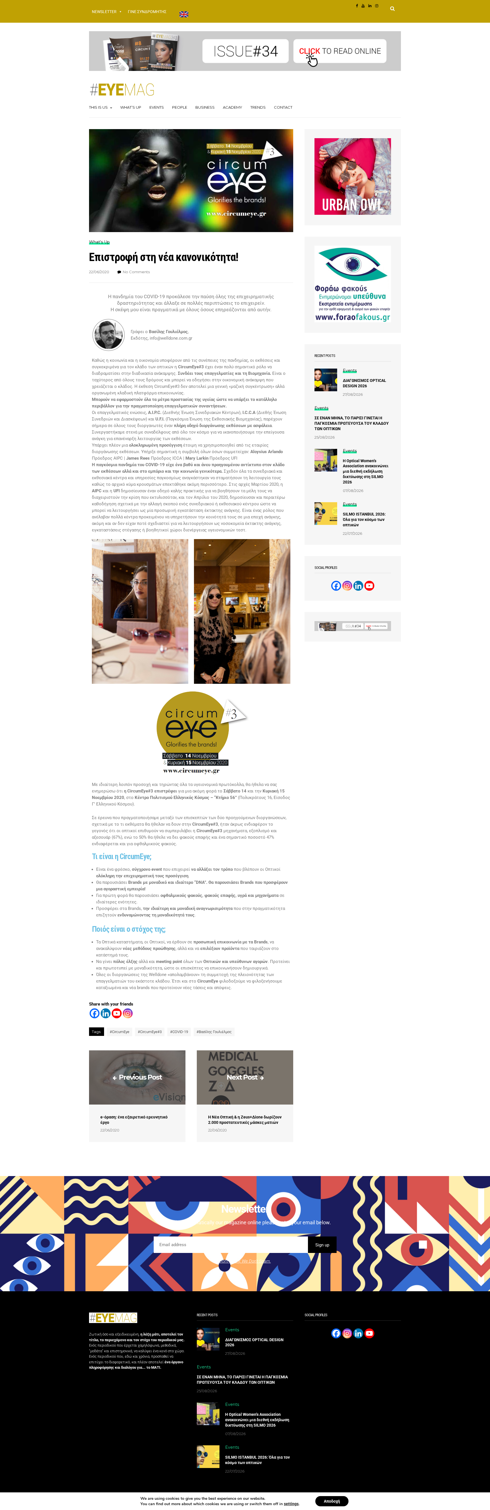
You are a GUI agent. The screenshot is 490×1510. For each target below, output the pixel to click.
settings (291, 1503)
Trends (258, 107)
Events (156, 107)
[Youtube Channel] (369, 586)
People (179, 107)
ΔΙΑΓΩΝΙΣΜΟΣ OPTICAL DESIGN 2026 (364, 383)
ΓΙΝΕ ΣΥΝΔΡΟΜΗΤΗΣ (147, 11)
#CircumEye (119, 1032)
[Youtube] (117, 1013)
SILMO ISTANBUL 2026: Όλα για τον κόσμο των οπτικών (364, 519)
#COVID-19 (179, 1032)
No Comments (136, 272)
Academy (232, 107)
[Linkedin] (106, 1013)
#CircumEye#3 (150, 1032)
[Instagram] (128, 1013)
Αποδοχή (332, 1501)
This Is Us (98, 107)
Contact (283, 107)
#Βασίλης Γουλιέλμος (214, 1032)
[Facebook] (95, 1013)
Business (205, 107)
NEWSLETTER (104, 11)
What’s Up (130, 107)
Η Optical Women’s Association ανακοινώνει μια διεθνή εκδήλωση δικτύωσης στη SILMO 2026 (365, 472)
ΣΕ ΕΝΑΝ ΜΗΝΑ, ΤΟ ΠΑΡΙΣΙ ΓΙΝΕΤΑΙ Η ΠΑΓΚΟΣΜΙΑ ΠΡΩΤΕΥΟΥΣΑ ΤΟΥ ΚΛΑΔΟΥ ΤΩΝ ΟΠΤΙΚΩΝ (351, 423)
